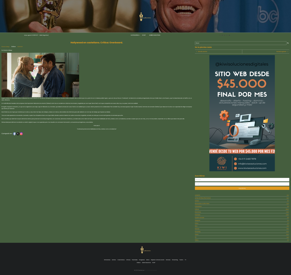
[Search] (287, 43)
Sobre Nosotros (154, 35)
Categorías (135, 35)
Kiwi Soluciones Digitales (151, 270)
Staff (144, 35)
